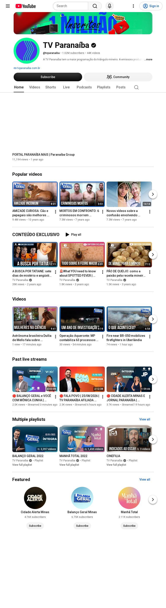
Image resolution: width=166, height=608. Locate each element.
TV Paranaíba (20, 280)
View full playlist (22, 464)
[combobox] (72, 6)
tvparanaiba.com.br (28, 68)
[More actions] (55, 212)
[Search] (95, 6)
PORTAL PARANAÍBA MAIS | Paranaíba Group (43, 154)
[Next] (152, 194)
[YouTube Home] (25, 6)
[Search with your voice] (109, 6)
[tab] (19, 87)
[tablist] (83, 87)
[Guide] (7, 6)
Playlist (39, 460)
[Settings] (133, 6)
